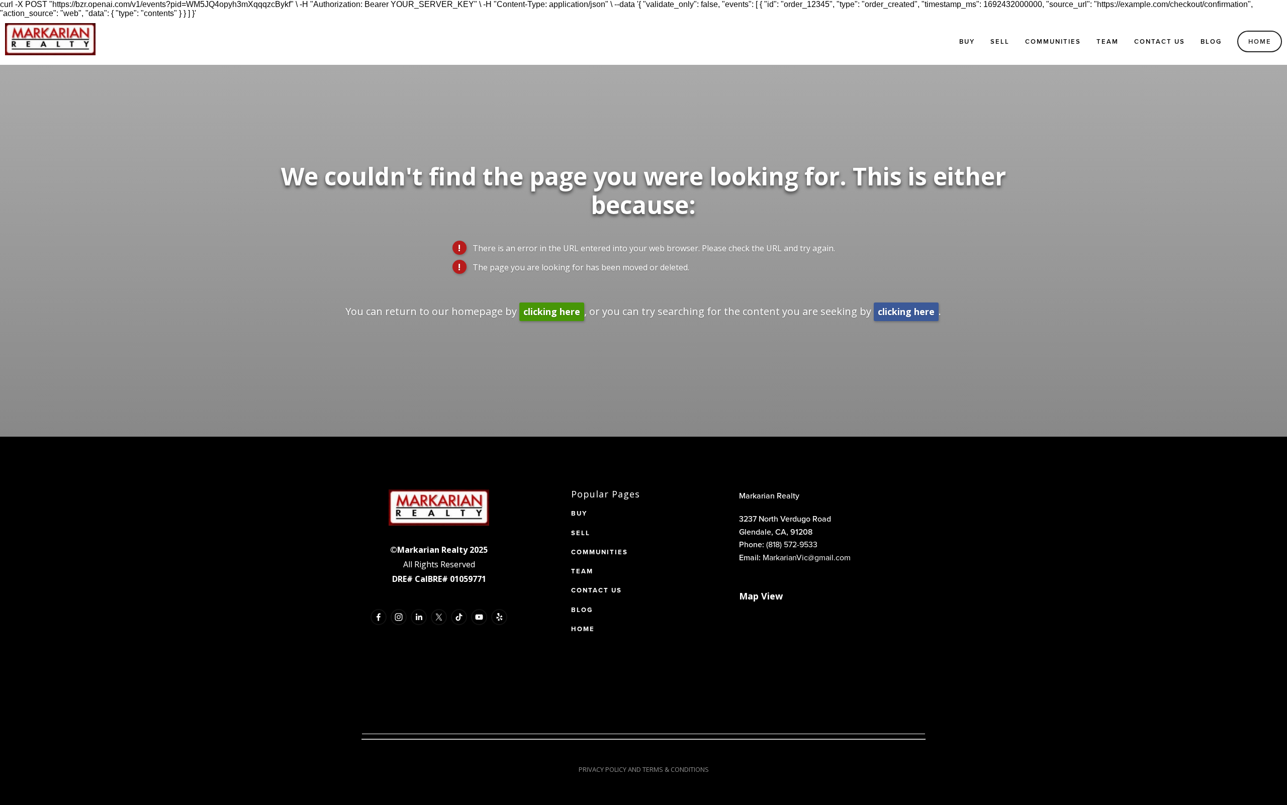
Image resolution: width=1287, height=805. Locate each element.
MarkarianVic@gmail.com (807, 557)
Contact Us (1159, 41)
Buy (967, 41)
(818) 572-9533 (791, 544)
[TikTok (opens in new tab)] (459, 617)
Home (1259, 41)
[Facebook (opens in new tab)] (379, 617)
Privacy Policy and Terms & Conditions (644, 769)
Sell (999, 41)
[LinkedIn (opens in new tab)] (419, 617)
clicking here (551, 312)
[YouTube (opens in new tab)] (479, 617)
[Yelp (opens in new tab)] (499, 617)
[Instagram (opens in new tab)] (399, 617)
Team (1107, 41)
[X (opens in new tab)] (439, 617)
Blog (1211, 41)
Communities (1053, 41)
